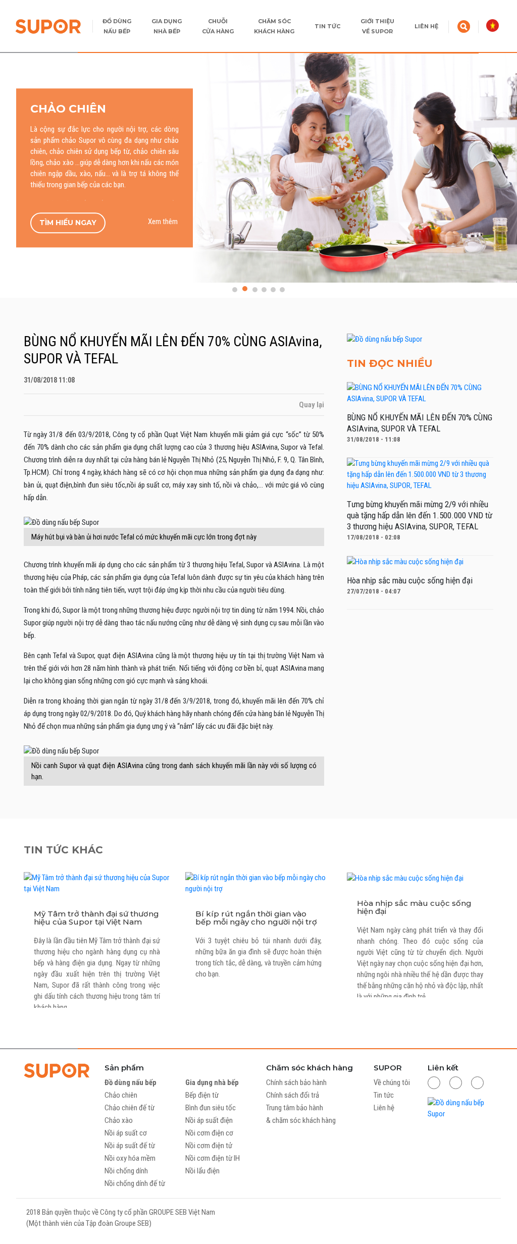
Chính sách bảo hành (296, 1082)
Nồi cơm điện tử (208, 1145)
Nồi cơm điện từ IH (212, 1158)
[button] (234, 289)
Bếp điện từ (202, 1095)
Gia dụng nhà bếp (212, 1082)
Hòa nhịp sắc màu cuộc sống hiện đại (414, 907)
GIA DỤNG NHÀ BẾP (166, 26)
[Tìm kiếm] (463, 25)
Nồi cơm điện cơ (209, 1133)
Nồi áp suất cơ (126, 1133)
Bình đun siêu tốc (210, 1107)
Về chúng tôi (392, 1082)
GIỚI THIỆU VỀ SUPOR (377, 26)
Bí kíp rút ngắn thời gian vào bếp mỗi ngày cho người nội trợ (256, 918)
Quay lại (310, 404)
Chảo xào (119, 1120)
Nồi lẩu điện (202, 1170)
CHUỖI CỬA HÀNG (218, 26)
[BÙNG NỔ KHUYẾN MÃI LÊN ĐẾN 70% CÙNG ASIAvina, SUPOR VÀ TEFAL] (420, 392)
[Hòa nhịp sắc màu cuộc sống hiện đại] (405, 561)
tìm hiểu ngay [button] (67, 222)
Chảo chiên (121, 1095)
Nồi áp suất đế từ (130, 1145)
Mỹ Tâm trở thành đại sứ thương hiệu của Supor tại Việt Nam (96, 918)
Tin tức (384, 1095)
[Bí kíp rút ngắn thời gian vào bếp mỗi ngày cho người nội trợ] (258, 882)
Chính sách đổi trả (292, 1095)
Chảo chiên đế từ (129, 1107)
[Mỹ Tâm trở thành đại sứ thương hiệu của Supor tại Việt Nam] (97, 882)
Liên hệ (384, 1107)
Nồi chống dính (126, 1170)
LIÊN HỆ (426, 26)
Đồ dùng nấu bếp (131, 1082)
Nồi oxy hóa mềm (130, 1158)
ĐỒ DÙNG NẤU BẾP (116, 26)
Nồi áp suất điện (209, 1120)
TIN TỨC (327, 26)
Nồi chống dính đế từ (135, 1183)
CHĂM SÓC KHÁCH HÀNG (274, 26)
